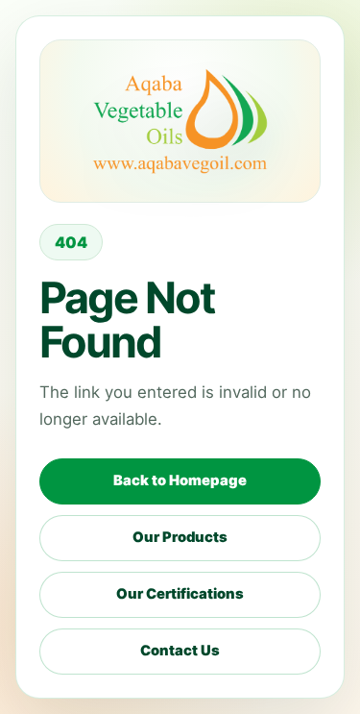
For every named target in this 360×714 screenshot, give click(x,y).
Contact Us (180, 650)
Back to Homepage (180, 480)
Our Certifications (180, 594)
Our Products (180, 537)
